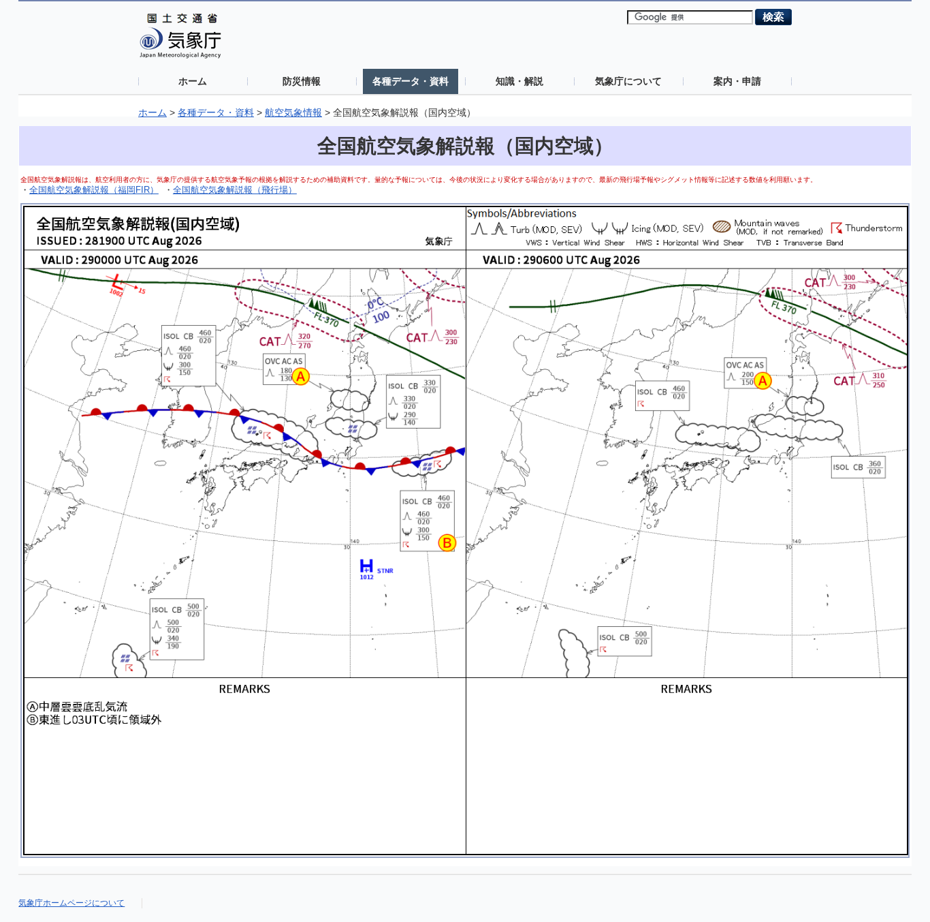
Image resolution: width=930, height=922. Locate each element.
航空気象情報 (293, 113)
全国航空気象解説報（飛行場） (235, 190)
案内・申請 (737, 81)
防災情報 (302, 81)
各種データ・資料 (410, 81)
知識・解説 (519, 81)
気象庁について (628, 81)
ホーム (192, 81)
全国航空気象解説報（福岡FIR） (94, 190)
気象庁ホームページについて (71, 903)
